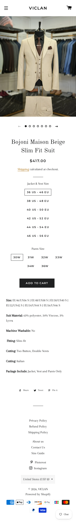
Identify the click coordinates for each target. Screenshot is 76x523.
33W (58, 257)
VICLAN (38, 8)
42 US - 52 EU (38, 218)
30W (17, 257)
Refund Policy (38, 426)
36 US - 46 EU (38, 192)
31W (31, 257)
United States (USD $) (36, 479)
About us (38, 441)
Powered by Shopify (38, 494)
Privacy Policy (38, 420)
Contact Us (38, 447)
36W (45, 266)
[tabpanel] (38, 66)
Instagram (40, 468)
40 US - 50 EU (38, 209)
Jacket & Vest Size (38, 183)
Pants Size (38, 249)
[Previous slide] (19, 126)
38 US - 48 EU (38, 200)
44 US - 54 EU (38, 227)
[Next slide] (56, 126)
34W (30, 266)
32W (44, 257)
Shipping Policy (38, 432)
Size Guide (38, 453)
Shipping (23, 169)
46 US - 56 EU (38, 235)
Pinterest (40, 462)
